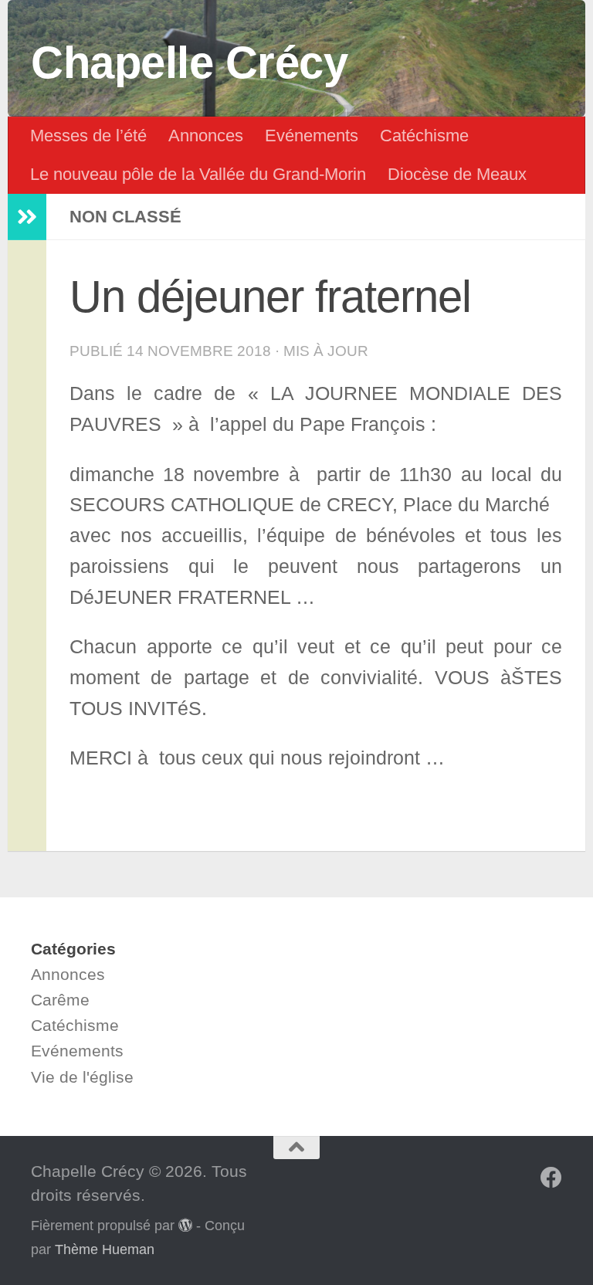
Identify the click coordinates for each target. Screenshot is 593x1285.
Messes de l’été (88, 135)
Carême (60, 1000)
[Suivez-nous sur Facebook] (551, 1177)
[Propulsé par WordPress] (185, 1225)
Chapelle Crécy (189, 62)
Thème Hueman (104, 1249)
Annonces (205, 135)
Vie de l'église (82, 1077)
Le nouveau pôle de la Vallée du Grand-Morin (198, 174)
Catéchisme (424, 135)
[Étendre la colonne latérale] (27, 217)
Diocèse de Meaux (457, 174)
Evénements (311, 135)
